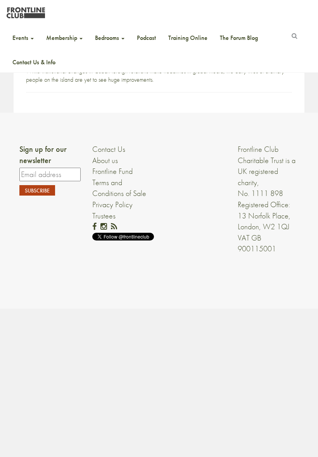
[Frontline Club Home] (25, 10)
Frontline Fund (112, 171)
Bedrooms (108, 38)
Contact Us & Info (33, 62)
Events (21, 38)
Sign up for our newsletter (43, 154)
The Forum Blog (239, 38)
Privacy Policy (112, 204)
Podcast (146, 38)
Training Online (187, 38)
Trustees (104, 216)
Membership (62, 38)
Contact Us (108, 149)
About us (105, 160)
